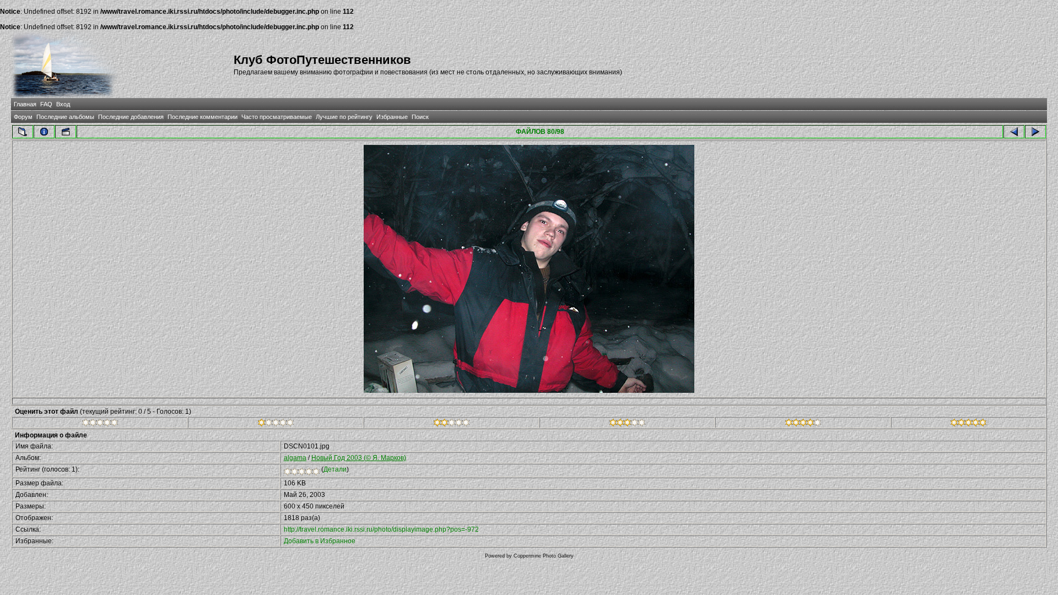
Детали (335, 469)
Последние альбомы (65, 116)
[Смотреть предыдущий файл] (1014, 132)
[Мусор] (100, 424)
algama (295, 458)
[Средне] (451, 424)
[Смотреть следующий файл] (1035, 132)
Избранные (392, 116)
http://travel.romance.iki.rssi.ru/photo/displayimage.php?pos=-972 (381, 529)
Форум (23, 116)
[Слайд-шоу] (65, 132)
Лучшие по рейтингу (344, 116)
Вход (63, 104)
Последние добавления (131, 116)
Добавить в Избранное (319, 541)
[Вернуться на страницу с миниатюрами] (23, 132)
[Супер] (968, 424)
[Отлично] (803, 424)
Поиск (420, 116)
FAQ (46, 104)
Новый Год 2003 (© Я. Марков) (358, 458)
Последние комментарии (202, 116)
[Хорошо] (627, 424)
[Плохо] (276, 424)
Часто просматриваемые (276, 116)
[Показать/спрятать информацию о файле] (44, 132)
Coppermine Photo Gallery (544, 556)
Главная (25, 104)
